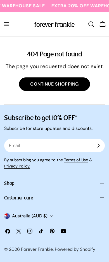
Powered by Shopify (75, 249)
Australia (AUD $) (30, 216)
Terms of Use (76, 159)
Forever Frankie (37, 249)
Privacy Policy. (17, 166)
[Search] (91, 24)
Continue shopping (54, 84)
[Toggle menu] (6, 24)
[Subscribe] (98, 145)
